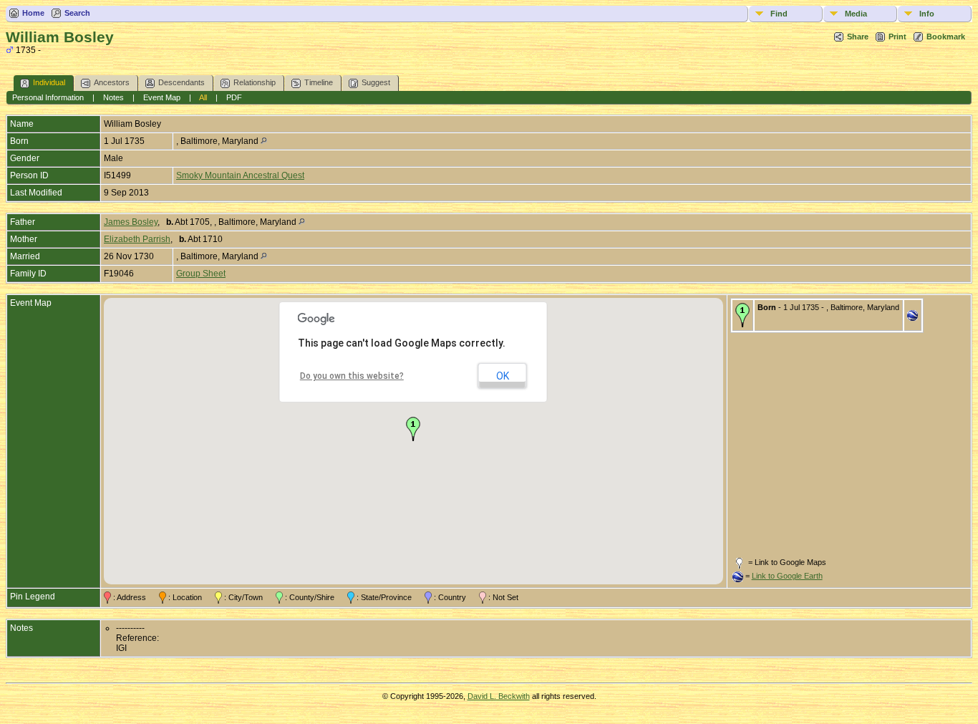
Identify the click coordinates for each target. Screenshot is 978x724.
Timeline (318, 82)
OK (502, 376)
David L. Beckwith (499, 696)
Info (926, 13)
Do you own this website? (352, 376)
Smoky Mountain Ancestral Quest (240, 175)
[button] (413, 429)
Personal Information (48, 97)
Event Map (161, 97)
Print (897, 36)
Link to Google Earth (787, 575)
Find (779, 13)
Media (856, 13)
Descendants (181, 82)
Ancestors (112, 82)
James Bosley (131, 222)
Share (857, 36)
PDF (234, 97)
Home (33, 13)
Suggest (376, 82)
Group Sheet (201, 274)
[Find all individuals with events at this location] (264, 141)
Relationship (254, 82)
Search (77, 13)
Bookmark (945, 36)
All (203, 97)
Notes (113, 97)
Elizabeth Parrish (137, 239)
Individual (49, 82)
